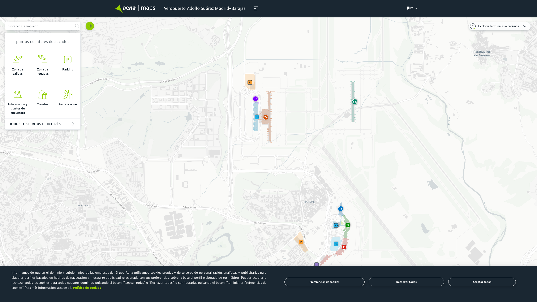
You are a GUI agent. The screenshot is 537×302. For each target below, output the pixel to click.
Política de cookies (87, 288)
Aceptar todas (482, 282)
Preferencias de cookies (324, 282)
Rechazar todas (406, 282)
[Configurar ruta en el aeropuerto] (90, 26)
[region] (268, 159)
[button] (256, 8)
